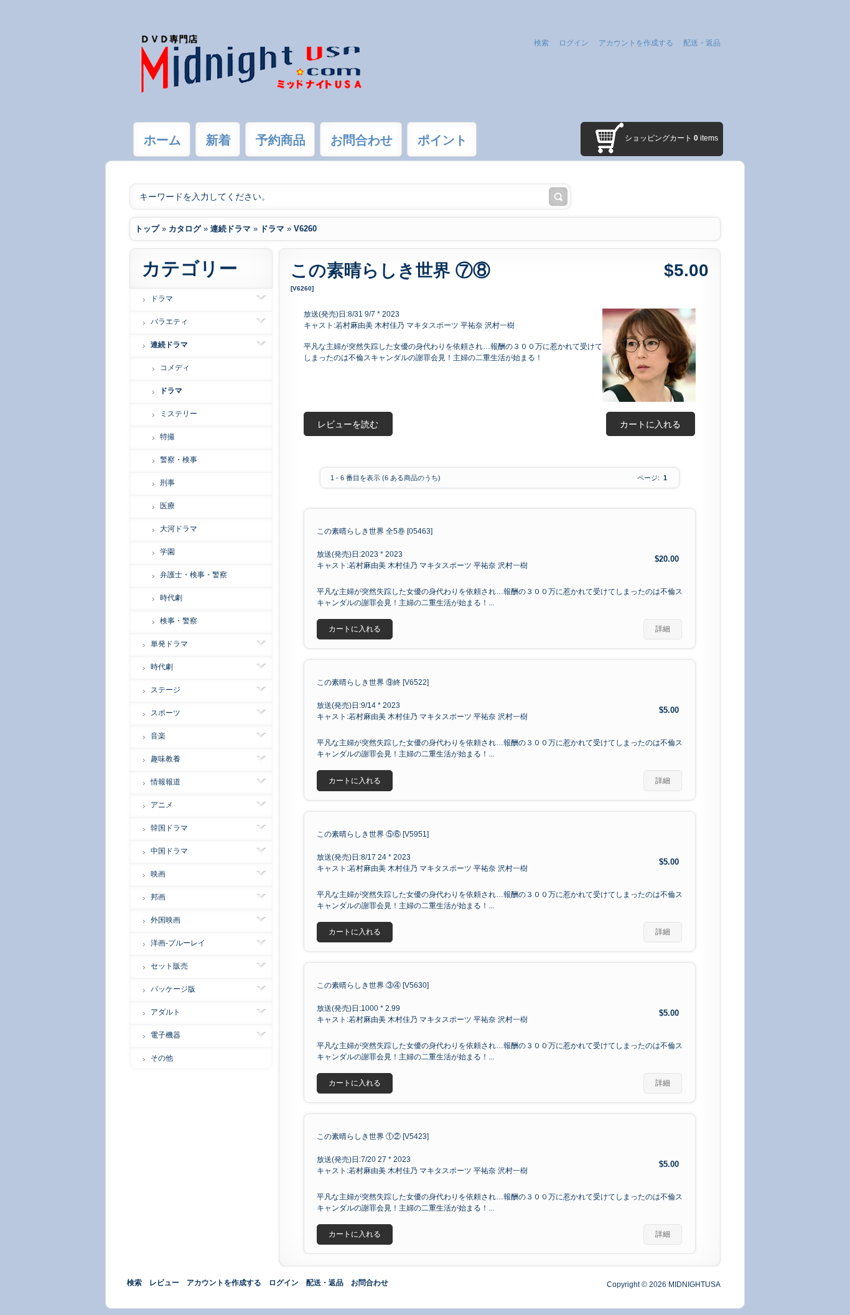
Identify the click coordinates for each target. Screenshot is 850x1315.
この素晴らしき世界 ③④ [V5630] (373, 985)
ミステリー (178, 413)
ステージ (165, 689)
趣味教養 (165, 759)
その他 (162, 1058)
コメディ (175, 367)
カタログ (185, 228)
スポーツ (165, 713)
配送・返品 (702, 43)
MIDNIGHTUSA (694, 1284)
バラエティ (169, 321)
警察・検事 (178, 459)
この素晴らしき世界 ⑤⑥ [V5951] (373, 834)
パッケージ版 (173, 989)
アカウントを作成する (636, 43)
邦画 (158, 897)
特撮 (167, 436)
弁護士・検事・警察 (193, 574)
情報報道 (165, 782)
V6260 (305, 228)
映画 (158, 874)
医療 (167, 505)
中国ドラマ (169, 851)
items (706, 138)
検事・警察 (178, 620)
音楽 (158, 736)
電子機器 (165, 1035)
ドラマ (272, 228)
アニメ (162, 805)
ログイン (574, 43)
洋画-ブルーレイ (178, 943)
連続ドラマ (230, 228)
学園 (167, 551)
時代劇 (171, 597)
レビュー (164, 1282)
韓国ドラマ (169, 828)
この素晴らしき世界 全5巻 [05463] (374, 531)
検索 (541, 43)
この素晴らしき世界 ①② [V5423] (373, 1136)
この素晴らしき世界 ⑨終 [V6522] (373, 682)
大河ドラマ (178, 528)
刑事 (167, 482)
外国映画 (165, 920)
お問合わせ (369, 1282)
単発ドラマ (169, 643)
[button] (650, 424)
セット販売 (169, 966)
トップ (147, 228)
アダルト (165, 1012)
